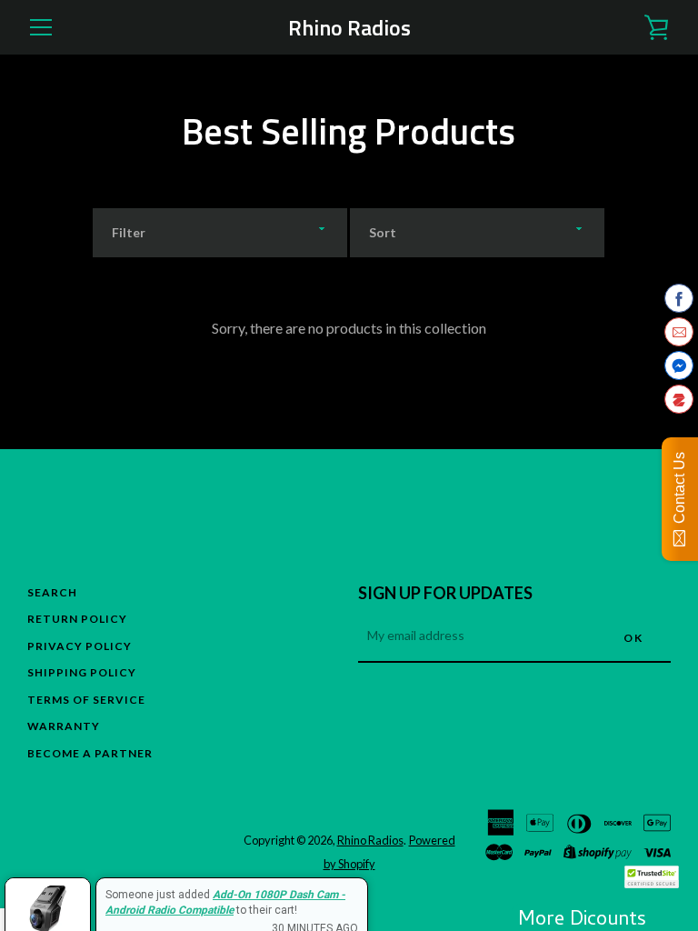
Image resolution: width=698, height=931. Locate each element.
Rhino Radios (349, 28)
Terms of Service (86, 699)
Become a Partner (90, 753)
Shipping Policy (81, 672)
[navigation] (41, 27)
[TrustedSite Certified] (651, 877)
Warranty (63, 726)
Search (52, 592)
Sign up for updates (445, 593)
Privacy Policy (79, 646)
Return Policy (77, 619)
